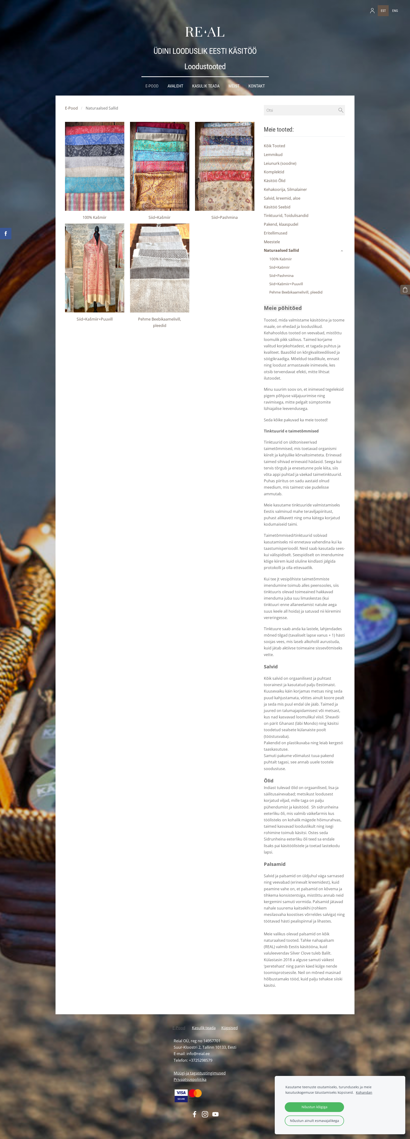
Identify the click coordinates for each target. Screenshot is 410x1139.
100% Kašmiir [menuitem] (280, 259)
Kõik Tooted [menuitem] (274, 145)
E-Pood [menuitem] (151, 86)
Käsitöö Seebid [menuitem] (277, 207)
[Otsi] (341, 110)
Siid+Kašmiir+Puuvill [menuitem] (286, 283)
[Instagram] (205, 1114)
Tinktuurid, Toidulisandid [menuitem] (286, 215)
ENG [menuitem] (395, 11)
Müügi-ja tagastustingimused (200, 1073)
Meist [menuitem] (233, 86)
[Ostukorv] (405, 289)
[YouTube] (215, 1114)
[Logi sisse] (372, 10)
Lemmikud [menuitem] (273, 154)
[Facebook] (194, 1114)
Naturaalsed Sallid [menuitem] (281, 250)
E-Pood (71, 108)
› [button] (342, 251)
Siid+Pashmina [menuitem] (281, 275)
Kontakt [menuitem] (256, 86)
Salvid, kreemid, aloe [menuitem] (282, 198)
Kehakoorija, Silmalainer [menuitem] (285, 189)
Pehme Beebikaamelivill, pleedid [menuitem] (295, 292)
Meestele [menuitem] (272, 241)
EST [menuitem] (383, 11)
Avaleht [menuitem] (175, 86)
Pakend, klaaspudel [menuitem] (281, 224)
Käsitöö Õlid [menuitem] (274, 180)
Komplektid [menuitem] (274, 172)
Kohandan (364, 1092)
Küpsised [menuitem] (229, 1027)
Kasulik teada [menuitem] (205, 86)
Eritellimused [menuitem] (275, 233)
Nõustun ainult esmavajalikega (314, 1120)
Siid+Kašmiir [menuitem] (279, 267)
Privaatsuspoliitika (190, 1079)
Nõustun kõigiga (314, 1107)
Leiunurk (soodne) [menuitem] (280, 163)
